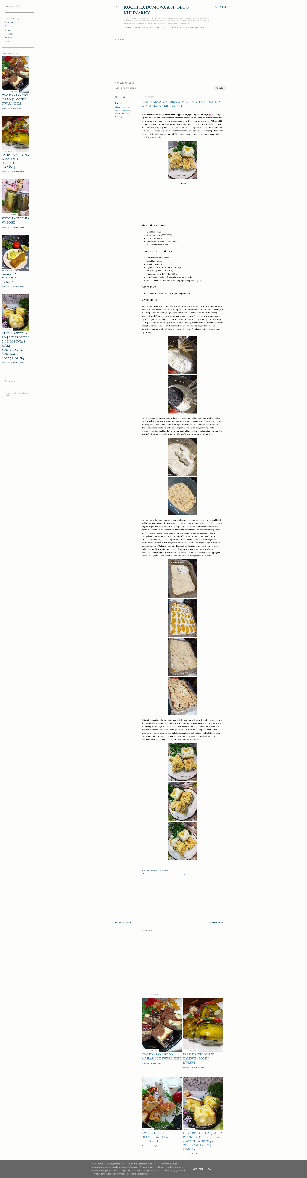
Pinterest (9, 34)
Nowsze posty (123, 922)
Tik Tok (7, 41)
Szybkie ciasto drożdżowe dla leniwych (155, 1137)
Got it (212, 1168)
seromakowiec (122, 113)
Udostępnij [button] (120, 97)
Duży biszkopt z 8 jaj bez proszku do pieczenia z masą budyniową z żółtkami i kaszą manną (202, 1141)
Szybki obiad (161, 27)
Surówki (174, 27)
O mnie (127, 27)
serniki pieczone (122, 110)
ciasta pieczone (122, 107)
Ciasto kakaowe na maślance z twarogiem (161, 1056)
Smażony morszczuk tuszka (11, 278)
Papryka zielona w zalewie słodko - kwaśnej (198, 1058)
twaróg (118, 117)
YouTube (8, 38)
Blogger (8, 30)
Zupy (150, 27)
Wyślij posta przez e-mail (159, 870)
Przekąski (193, 27)
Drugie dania (139, 27)
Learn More (198, 1169)
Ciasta (183, 27)
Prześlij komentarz (199, 1067)
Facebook (9, 26)
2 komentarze (156, 1063)
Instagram (9, 22)
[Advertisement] (170, 59)
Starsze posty (218, 922)
